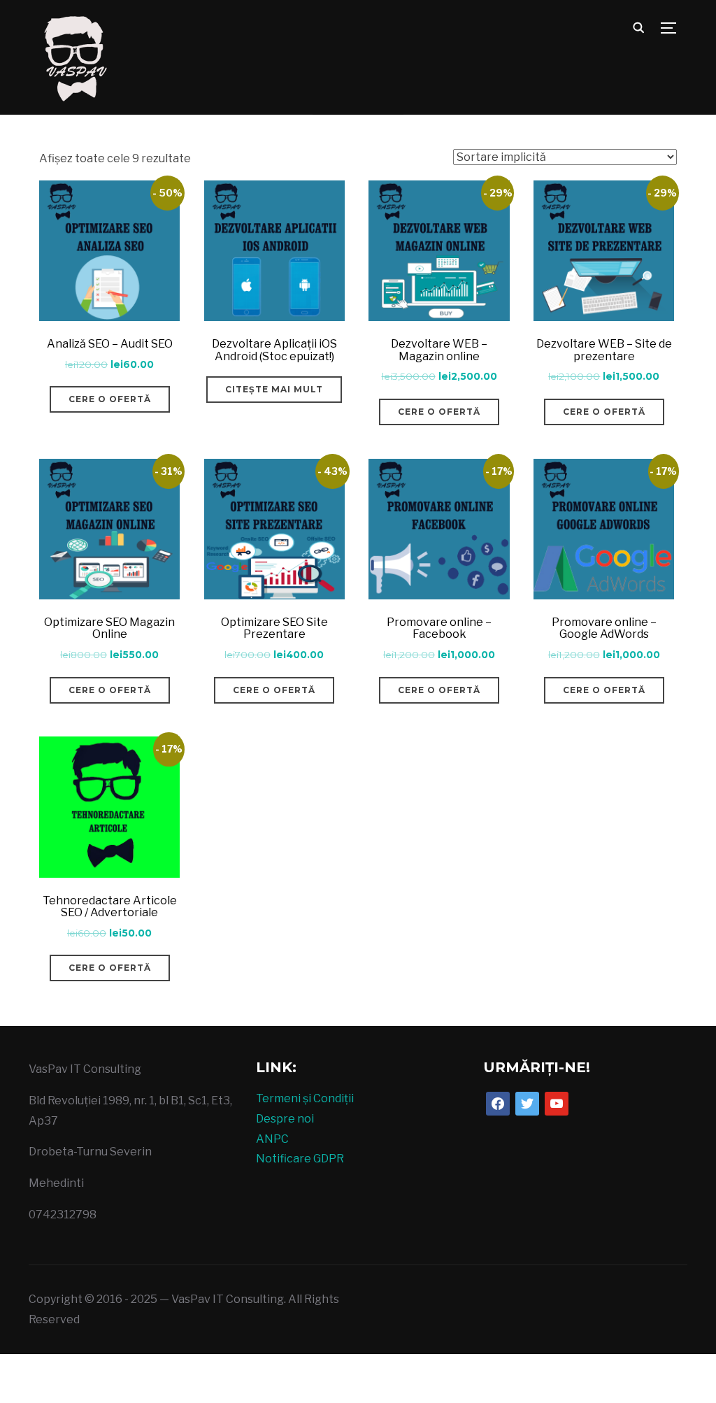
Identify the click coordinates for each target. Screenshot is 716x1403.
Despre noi (285, 1118)
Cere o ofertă (110, 399)
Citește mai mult (274, 389)
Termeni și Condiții (305, 1098)
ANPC (272, 1139)
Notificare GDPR (300, 1158)
